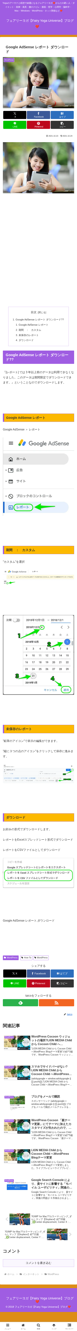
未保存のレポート (29, 335)
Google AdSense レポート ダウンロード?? (40, 319)
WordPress (12, 957)
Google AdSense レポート (33, 324)
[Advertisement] (38, 247)
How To (27, 957)
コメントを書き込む (38, 1262)
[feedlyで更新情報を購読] (20, 1002)
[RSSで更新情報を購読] (56, 1002)
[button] (62, 125)
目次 (34, 312)
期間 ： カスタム (30, 329)
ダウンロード (26, 340)
